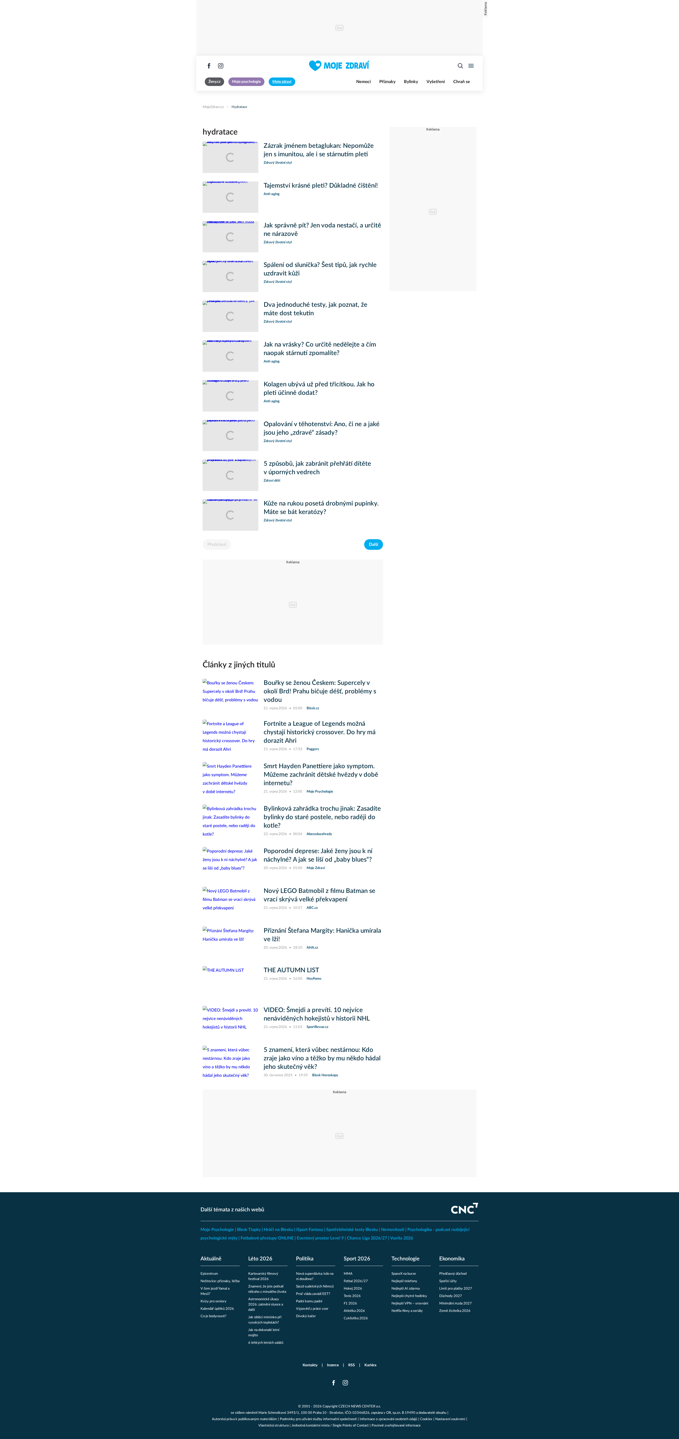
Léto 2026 (260, 1258)
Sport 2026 (357, 1258)
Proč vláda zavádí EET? (313, 1294)
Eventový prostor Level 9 (320, 1238)
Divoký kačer (306, 1316)
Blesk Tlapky (249, 1230)
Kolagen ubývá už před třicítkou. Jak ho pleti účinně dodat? (319, 388)
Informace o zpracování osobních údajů (388, 1419)
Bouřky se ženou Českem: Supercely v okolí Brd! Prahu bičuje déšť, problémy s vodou (320, 691)
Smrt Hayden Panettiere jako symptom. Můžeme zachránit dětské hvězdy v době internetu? (321, 775)
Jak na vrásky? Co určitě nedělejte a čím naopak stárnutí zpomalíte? (320, 349)
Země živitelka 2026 (455, 1311)
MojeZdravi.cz (213, 107)
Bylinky (411, 82)
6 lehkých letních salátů (265, 1343)
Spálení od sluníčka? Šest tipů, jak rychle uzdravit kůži (320, 269)
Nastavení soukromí (450, 1419)
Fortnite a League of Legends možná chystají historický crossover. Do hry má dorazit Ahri (320, 732)
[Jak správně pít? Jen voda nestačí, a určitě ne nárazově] (230, 237)
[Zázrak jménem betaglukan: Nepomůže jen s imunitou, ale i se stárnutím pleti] (230, 157)
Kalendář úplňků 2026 (217, 1309)
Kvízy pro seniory (214, 1301)
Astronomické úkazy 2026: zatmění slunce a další (265, 1305)
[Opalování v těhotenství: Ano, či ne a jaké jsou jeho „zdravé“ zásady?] (230, 435)
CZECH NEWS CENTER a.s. (359, 1406)
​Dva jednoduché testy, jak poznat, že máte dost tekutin (315, 309)
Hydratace (239, 107)
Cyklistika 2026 (356, 1318)
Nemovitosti (392, 1230)
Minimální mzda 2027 (455, 1303)
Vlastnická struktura (273, 1425)
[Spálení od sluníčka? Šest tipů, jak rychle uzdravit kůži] (230, 276)
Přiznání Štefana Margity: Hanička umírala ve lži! (322, 935)
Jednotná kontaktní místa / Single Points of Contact (330, 1425)
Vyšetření (435, 82)
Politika (305, 1258)
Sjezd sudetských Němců (315, 1286)
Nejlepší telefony (404, 1281)
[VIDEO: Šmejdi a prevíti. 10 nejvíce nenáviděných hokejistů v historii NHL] (230, 1021)
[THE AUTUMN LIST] (230, 981)
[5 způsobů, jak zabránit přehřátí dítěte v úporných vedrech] (230, 475)
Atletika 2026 (354, 1311)
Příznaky (387, 82)
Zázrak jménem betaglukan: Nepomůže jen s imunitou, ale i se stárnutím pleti (319, 150)
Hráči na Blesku (278, 1230)
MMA (348, 1274)
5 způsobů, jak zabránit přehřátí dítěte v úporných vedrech (317, 468)
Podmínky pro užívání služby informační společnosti (318, 1419)
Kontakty (310, 1365)
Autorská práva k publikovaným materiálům (244, 1419)
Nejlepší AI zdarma (405, 1288)
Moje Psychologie (217, 1230)
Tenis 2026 (352, 1296)
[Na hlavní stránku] (339, 66)
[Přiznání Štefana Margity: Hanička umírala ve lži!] (230, 942)
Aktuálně (211, 1258)
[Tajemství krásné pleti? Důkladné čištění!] (230, 197)
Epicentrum (209, 1274)
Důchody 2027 (450, 1296)
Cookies (426, 1419)
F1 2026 (350, 1303)
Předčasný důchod (453, 1274)
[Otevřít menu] (471, 66)
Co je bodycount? (214, 1316)
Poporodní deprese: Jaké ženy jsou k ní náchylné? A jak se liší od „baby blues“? (318, 855)
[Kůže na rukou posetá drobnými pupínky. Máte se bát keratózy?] (230, 515)
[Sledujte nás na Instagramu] (220, 66)
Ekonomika (452, 1258)
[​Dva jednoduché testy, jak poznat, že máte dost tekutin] (230, 316)
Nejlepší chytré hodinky (409, 1296)
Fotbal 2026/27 (356, 1281)
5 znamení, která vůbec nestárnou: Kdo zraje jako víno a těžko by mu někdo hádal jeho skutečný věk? (322, 1058)
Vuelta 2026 (401, 1238)
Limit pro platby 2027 (455, 1288)
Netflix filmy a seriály (407, 1311)
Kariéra (370, 1365)
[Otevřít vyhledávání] (460, 66)
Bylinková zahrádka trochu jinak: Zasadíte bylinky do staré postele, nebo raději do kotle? (322, 817)
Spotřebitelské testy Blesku (352, 1230)
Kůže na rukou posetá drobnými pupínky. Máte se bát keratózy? (321, 507)
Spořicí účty (448, 1281)
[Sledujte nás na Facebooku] (209, 66)
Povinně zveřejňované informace (396, 1425)
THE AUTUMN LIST (291, 970)
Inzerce (333, 1365)
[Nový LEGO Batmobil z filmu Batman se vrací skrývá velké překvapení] (230, 902)
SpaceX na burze (403, 1274)
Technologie (405, 1258)
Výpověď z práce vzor (312, 1309)
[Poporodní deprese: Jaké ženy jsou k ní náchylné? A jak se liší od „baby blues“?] (230, 862)
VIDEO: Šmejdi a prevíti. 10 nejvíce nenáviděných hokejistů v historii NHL (317, 1014)
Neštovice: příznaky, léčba (220, 1281)
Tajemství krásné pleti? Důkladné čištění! (321, 186)
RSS (351, 1365)
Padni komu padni (309, 1301)
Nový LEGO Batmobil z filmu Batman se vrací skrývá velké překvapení (319, 895)
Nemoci (363, 82)
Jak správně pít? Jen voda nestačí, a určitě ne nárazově (322, 229)
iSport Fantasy (309, 1230)
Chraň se (461, 82)
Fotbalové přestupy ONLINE (267, 1238)
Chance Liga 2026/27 (367, 1238)
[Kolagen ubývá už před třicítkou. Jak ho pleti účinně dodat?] (230, 396)
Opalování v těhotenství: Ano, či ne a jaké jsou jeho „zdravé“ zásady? (322, 428)
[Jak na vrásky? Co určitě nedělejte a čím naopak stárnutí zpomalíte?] (230, 356)
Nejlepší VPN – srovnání (409, 1303)
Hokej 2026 (353, 1288)
